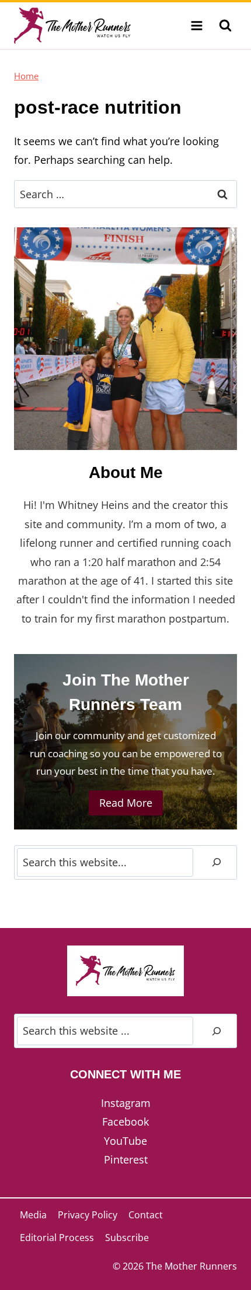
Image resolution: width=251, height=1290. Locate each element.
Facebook (125, 1122)
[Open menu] (196, 25)
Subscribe (127, 1237)
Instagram (126, 1103)
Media (33, 1214)
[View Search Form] (225, 25)
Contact (145, 1214)
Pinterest (126, 1159)
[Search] (216, 862)
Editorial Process (57, 1237)
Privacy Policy (87, 1214)
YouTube (125, 1141)
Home (26, 76)
